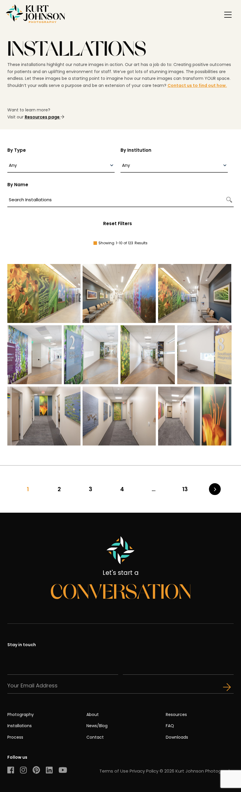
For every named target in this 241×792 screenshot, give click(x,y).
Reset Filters (117, 223)
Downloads (177, 737)
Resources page (43, 117)
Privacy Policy (144, 771)
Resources (176, 714)
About (92, 714)
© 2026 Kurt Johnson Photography (197, 771)
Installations (19, 726)
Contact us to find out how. (197, 85)
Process (15, 737)
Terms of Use (113, 771)
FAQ (170, 726)
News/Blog (97, 726)
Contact (95, 737)
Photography (20, 714)
